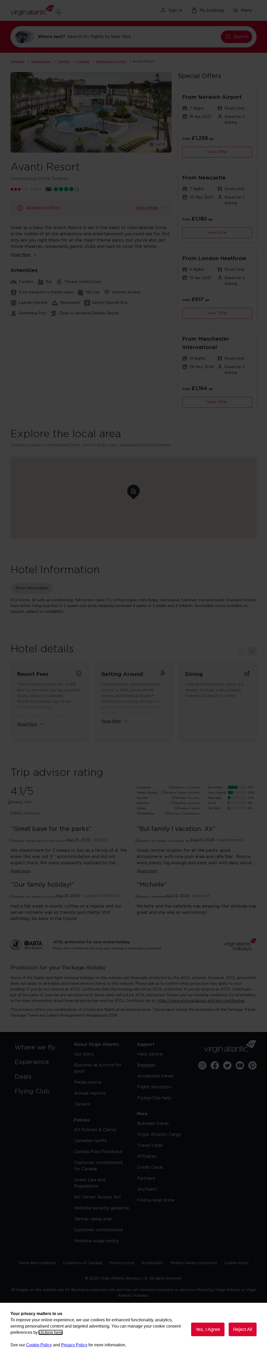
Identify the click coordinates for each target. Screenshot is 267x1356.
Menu (246, 10)
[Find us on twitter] (227, 1065)
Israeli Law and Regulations (89, 1183)
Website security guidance (101, 1208)
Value (141, 808)
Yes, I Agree (208, 1329)
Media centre (87, 1082)
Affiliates (146, 1156)
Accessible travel (155, 1076)
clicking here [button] (50, 1332)
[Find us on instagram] (202, 1065)
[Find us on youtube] (240, 1065)
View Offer (217, 152)
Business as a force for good (98, 1068)
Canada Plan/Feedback (98, 1152)
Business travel (153, 1123)
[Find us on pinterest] (252, 1065)
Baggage (146, 1065)
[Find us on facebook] (215, 1065)
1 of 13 (160, 144)
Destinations (41, 61)
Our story (84, 1054)
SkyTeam (146, 1189)
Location (144, 787)
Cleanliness (145, 813)
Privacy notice (122, 1263)
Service (143, 803)
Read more (21, 871)
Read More (21, 255)
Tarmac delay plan (93, 1219)
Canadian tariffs (90, 1141)
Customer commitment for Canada (98, 1166)
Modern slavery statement (193, 1263)
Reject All (242, 1329)
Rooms (142, 797)
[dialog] (133, 1329)
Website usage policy (96, 1241)
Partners (146, 1178)
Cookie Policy (39, 1345)
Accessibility (152, 1263)
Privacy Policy (74, 1345)
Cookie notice (236, 1263)
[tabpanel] (133, 606)
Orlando (82, 61)
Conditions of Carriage (82, 1263)
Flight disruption (154, 1087)
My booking (211, 10)
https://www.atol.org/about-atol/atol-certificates (201, 1001)
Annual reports (90, 1093)
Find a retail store (155, 1200)
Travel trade (150, 1145)
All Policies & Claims (95, 1130)
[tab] (31, 588)
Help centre (149, 1054)
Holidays (18, 61)
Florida (63, 61)
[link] (39, 1047)
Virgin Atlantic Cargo (159, 1134)
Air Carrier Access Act (97, 1197)
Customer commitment (98, 1230)
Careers (82, 1104)
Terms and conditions (37, 1263)
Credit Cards (150, 1167)
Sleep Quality (147, 792)
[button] (133, 490)
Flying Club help (154, 1098)
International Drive (111, 61)
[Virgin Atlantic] (50, 10)
